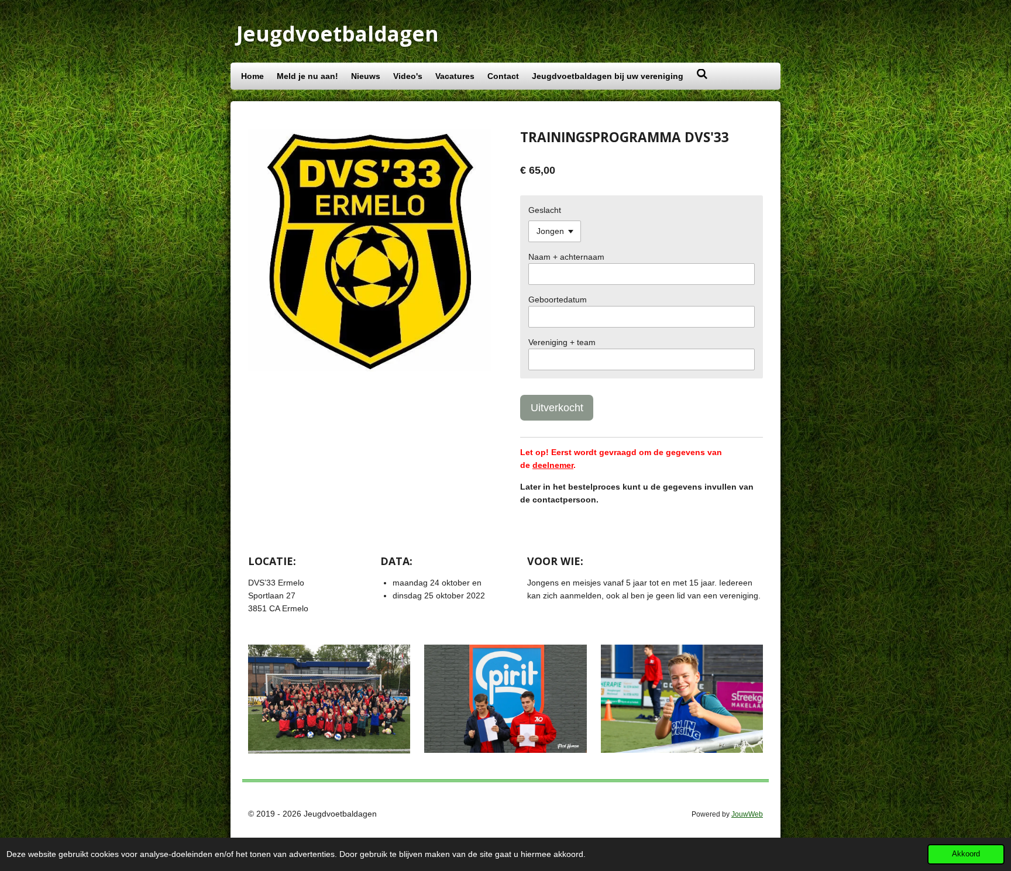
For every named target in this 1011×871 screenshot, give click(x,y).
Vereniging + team (562, 342)
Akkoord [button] (966, 854)
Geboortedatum (557, 299)
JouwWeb (747, 814)
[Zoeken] (702, 74)
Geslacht (544, 210)
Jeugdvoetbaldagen (337, 33)
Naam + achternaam (566, 256)
